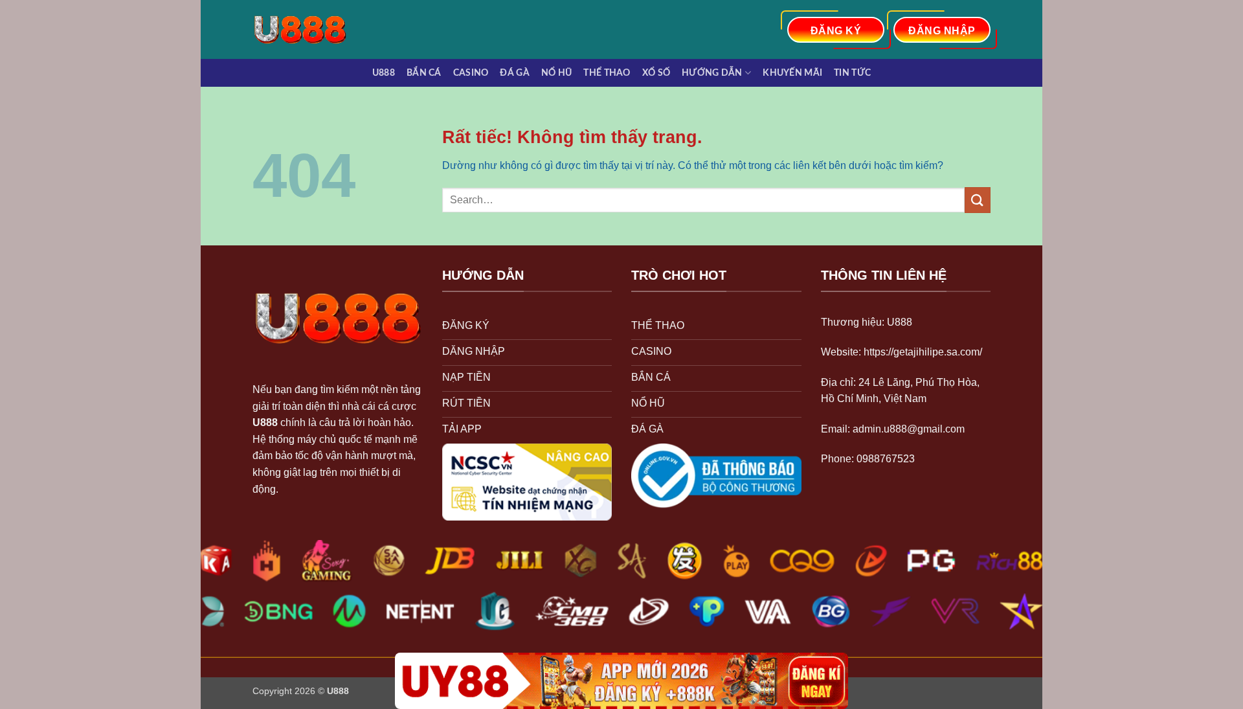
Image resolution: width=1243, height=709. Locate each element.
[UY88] (621, 681)
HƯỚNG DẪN (712, 73)
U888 (383, 73)
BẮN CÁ (424, 73)
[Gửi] (978, 199)
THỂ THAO (606, 73)
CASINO (471, 73)
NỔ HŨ (556, 73)
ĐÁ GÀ (514, 73)
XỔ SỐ (656, 73)
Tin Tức (852, 73)
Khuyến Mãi (792, 73)
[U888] (306, 29)
